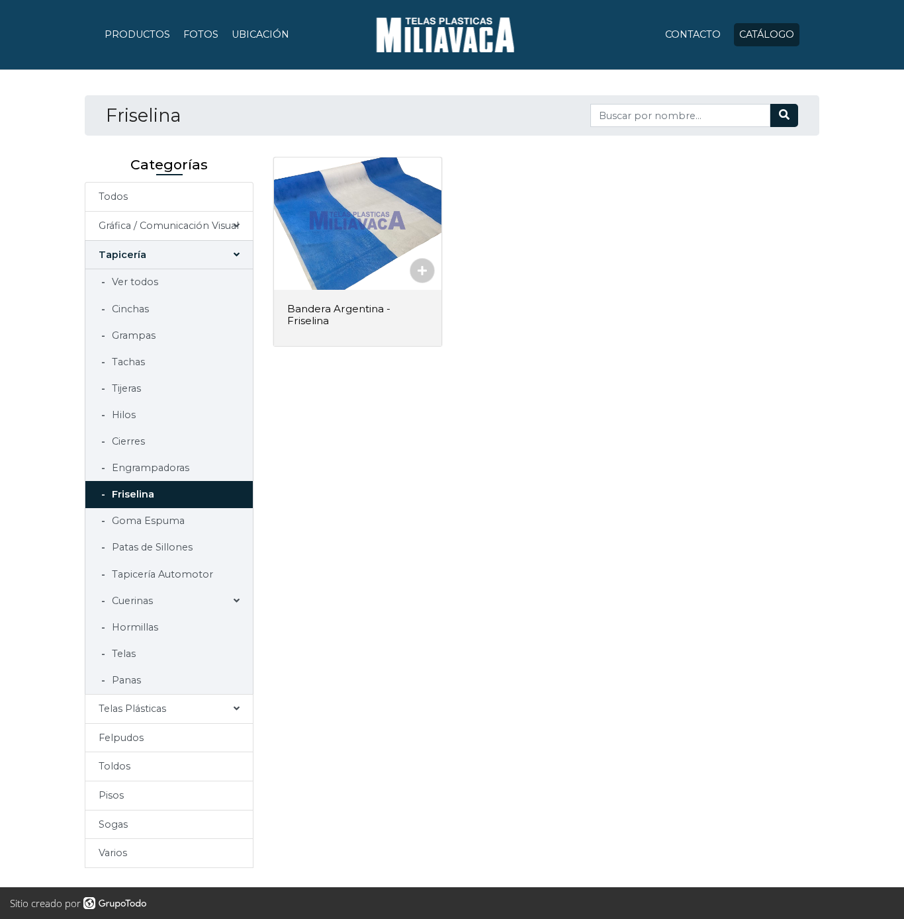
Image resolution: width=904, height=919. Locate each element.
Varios (113, 853)
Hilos (122, 415)
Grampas (132, 335)
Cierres (127, 441)
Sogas (113, 824)
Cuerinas (131, 601)
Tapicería (122, 255)
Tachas (127, 362)
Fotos (200, 34)
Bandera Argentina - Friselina (338, 314)
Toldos (114, 766)
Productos (137, 34)
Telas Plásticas (132, 709)
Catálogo (766, 34)
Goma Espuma (147, 521)
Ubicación (260, 34)
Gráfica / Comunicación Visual (169, 226)
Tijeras (125, 388)
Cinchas (129, 309)
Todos (113, 196)
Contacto (693, 34)
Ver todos (133, 282)
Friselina (131, 494)
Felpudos (121, 738)
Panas (125, 680)
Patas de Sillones (151, 547)
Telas (122, 654)
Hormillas (133, 627)
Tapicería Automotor (161, 574)
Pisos (111, 795)
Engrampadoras (149, 468)
